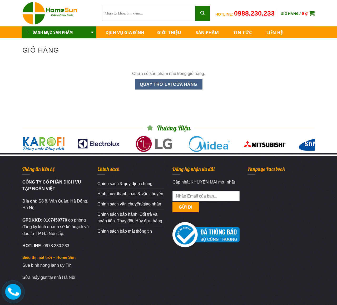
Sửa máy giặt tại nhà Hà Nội (48, 277)
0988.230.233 (254, 13)
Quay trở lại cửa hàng (168, 84)
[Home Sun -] (58, 13)
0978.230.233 (56, 245)
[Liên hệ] (12, 290)
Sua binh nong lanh (40, 265)
